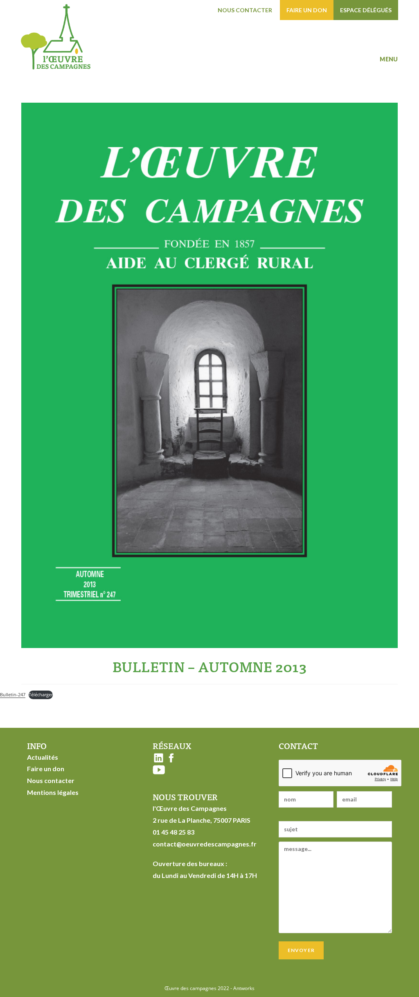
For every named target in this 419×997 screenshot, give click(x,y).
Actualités (42, 757)
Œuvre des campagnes (190, 988)
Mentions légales (53, 792)
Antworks (244, 988)
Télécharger (41, 694)
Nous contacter (245, 10)
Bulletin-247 (12, 694)
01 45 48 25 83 (173, 832)
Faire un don (306, 10)
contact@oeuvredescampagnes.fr (205, 844)
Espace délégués (366, 10)
